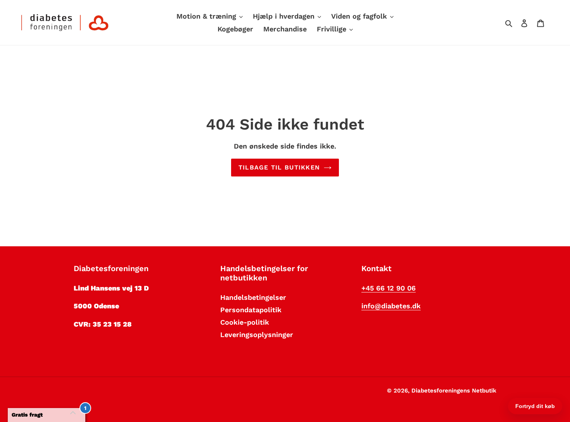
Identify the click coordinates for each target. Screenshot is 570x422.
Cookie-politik (244, 322)
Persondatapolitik (251, 310)
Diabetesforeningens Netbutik (453, 390)
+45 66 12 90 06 (388, 288)
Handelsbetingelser (253, 297)
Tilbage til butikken (279, 167)
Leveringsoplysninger (256, 334)
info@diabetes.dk (391, 306)
